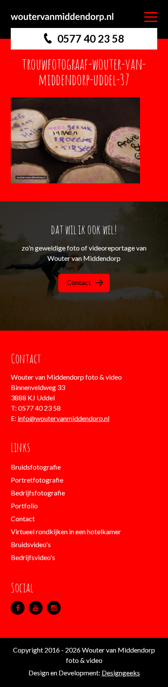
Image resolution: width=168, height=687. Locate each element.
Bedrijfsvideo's (33, 557)
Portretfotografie (37, 480)
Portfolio (24, 505)
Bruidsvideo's (31, 544)
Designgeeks (121, 672)
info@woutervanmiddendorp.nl (63, 418)
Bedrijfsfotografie (38, 493)
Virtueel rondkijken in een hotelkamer (66, 531)
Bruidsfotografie (36, 467)
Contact (79, 282)
